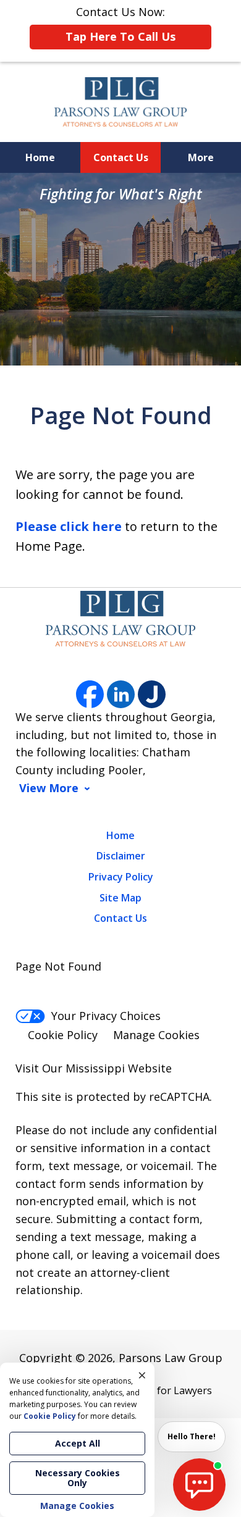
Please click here (68, 526)
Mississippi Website (119, 1068)
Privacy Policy (120, 877)
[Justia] (152, 694)
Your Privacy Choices (106, 1015)
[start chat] (199, 1484)
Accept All (77, 1443)
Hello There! (191, 1436)
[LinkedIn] (121, 694)
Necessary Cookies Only (77, 1478)
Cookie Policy (63, 1034)
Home (40, 157)
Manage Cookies (156, 1034)
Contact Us (120, 157)
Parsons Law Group (170, 1357)
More (201, 157)
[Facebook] (90, 694)
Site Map (120, 898)
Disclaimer (120, 856)
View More (48, 788)
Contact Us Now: (120, 24)
